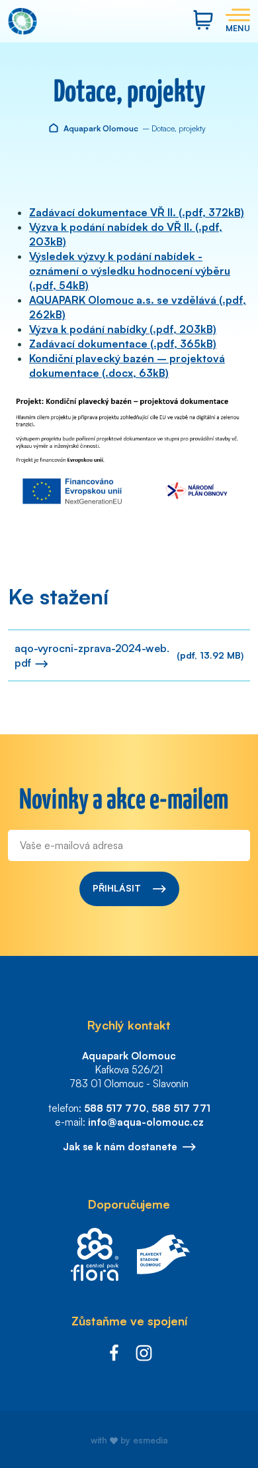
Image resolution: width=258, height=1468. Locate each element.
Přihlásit (118, 888)
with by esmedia (129, 1440)
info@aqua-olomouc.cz (146, 1122)
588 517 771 (180, 1108)
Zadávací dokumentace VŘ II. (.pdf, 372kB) (136, 212)
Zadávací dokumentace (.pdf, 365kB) (122, 343)
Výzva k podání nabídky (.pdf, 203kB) (122, 329)
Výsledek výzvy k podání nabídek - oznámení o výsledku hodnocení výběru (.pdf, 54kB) (129, 270)
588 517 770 (115, 1108)
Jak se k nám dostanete (120, 1146)
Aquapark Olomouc (100, 128)
